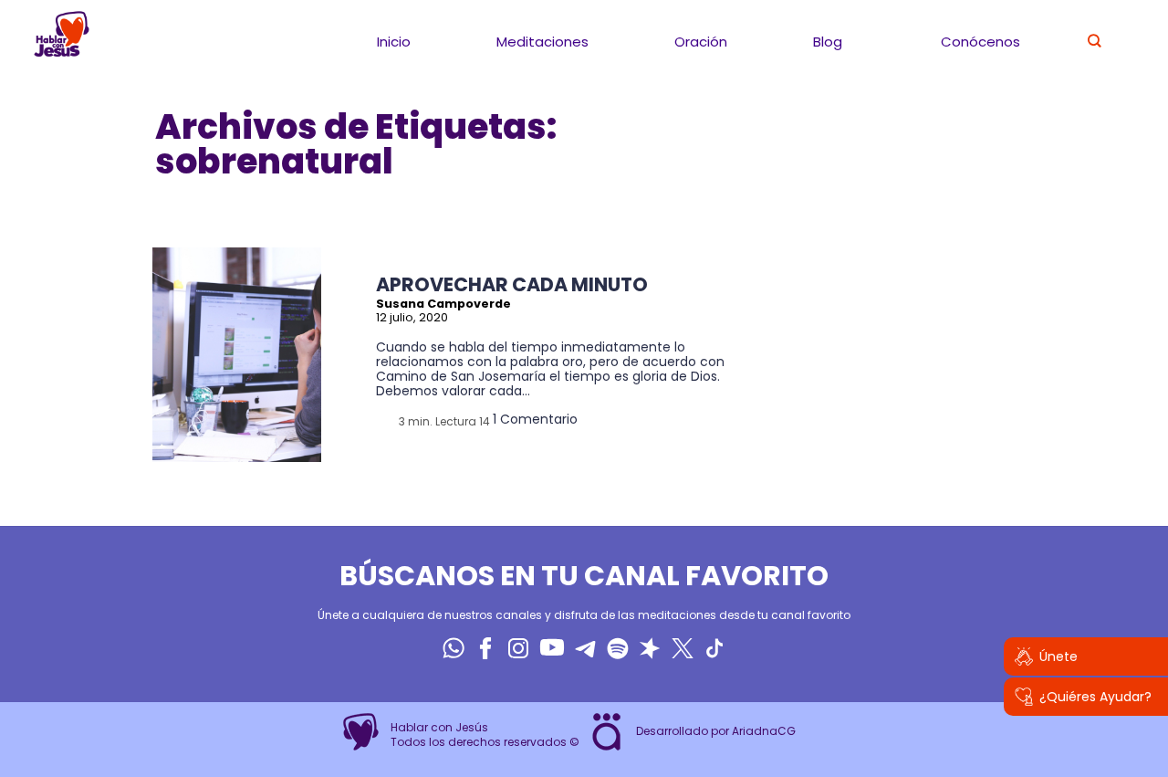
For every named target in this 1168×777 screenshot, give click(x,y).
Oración (700, 41)
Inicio (394, 41)
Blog (827, 41)
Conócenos (980, 41)
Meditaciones (542, 41)
